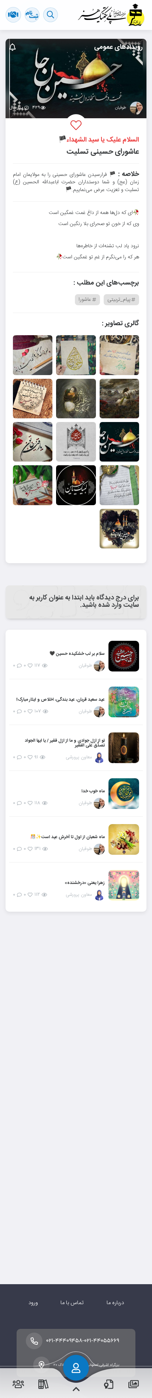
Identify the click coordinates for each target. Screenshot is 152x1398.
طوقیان (120, 108)
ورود (33, 1302)
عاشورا (85, 299)
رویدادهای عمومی (118, 47)
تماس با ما (72, 1302)
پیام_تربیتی (119, 299)
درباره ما (115, 1302)
